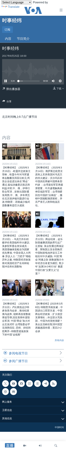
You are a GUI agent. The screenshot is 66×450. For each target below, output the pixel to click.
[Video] (24, 445)
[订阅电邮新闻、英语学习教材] (13, 391)
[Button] (6, 102)
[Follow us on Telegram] (45, 383)
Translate (14, 6)
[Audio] (40, 445)
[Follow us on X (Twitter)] (5, 383)
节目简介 (23, 38)
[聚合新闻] (53, 383)
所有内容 (59, 340)
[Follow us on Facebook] (21, 383)
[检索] (56, 445)
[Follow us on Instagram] (29, 383)
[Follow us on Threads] (37, 383)
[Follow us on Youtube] (13, 383)
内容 (8, 38)
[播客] (5, 391)
